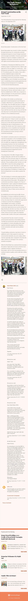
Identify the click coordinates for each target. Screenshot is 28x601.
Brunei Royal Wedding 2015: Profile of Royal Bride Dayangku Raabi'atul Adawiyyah (11, 537)
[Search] (26, 3)
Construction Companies (13, 495)
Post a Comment (7, 503)
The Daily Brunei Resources (14, 3)
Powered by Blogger (15, 595)
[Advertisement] (14, 515)
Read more (24, 551)
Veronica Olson (17, 598)
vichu (8, 486)
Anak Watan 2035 (11, 285)
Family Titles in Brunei (8, 576)
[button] (26, 12)
